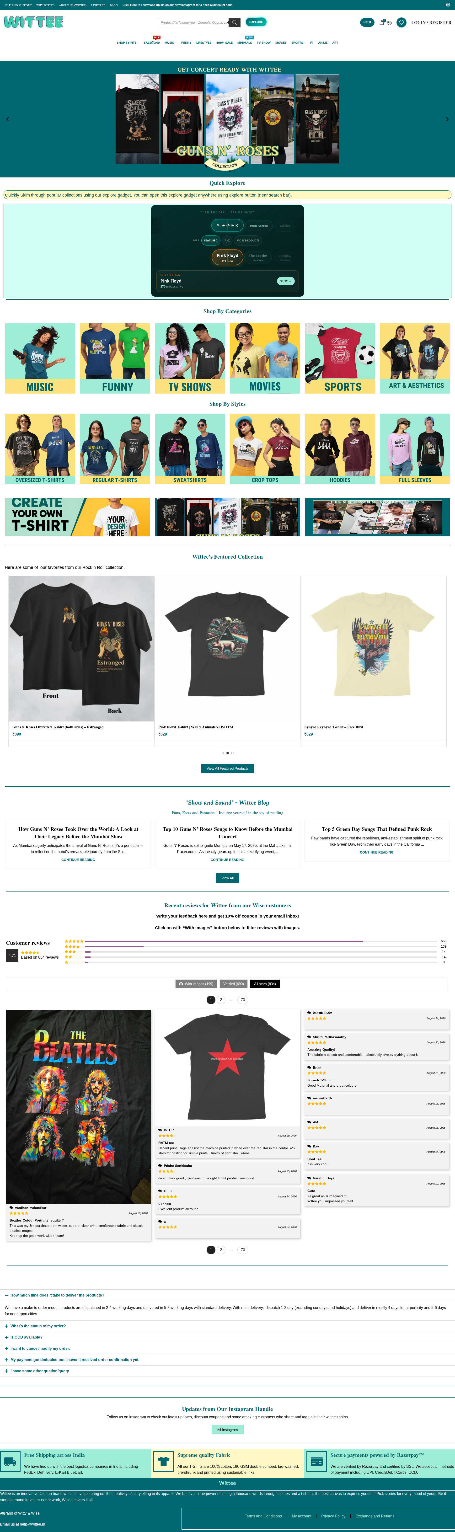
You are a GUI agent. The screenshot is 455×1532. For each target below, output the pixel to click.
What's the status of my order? (38, 1326)
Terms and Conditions (263, 1516)
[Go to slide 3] (232, 753)
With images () (198, 984)
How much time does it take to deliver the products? (57, 1295)
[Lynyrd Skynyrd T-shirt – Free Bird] (373, 648)
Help (367, 22)
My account (301, 1516)
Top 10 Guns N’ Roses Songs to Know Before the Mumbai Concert (228, 832)
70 (243, 1000)
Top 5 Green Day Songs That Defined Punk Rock (377, 829)
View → (285, 281)
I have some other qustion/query (40, 1371)
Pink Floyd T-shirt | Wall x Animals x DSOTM (195, 727)
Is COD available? (27, 1337)
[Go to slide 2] (227, 753)
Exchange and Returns (374, 1516)
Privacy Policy (333, 1516)
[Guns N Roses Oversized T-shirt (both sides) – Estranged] (81, 648)
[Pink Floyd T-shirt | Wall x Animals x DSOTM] (227, 648)
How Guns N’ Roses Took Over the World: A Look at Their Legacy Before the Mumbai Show (78, 832)
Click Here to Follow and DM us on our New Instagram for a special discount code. (178, 5)
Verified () (233, 984)
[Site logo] (33, 22)
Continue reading (78, 860)
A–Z (227, 240)
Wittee (227, 1483)
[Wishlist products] (401, 22)
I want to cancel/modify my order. (40, 1348)
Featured (211, 240)
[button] (7, 119)
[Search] (235, 22)
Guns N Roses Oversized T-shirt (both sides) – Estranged (58, 727)
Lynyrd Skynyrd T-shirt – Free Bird (333, 727)
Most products (248, 240)
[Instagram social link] (448, 5)
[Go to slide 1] (223, 753)
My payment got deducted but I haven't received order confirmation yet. (75, 1360)
